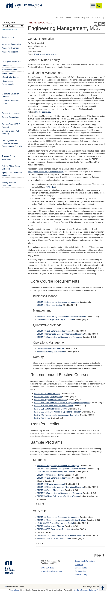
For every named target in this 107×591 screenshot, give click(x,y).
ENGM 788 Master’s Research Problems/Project (58, 496)
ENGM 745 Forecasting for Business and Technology (59, 337)
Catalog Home (8, 37)
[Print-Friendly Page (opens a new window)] (99, 24)
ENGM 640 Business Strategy (50, 305)
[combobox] (81, 17)
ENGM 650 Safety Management (48, 396)
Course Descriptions (10, 117)
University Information (11, 44)
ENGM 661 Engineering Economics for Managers (58, 302)
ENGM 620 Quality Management (51, 351)
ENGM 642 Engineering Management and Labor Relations (61, 316)
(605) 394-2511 (47, 568)
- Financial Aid (8, 73)
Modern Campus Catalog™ (86, 590)
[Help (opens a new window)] (103, 24)
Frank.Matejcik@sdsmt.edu (46, 54)
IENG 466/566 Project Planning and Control (55, 319)
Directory (79, 564)
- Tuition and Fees (9, 69)
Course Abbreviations (11, 113)
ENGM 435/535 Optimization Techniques (54, 331)
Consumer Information (85, 561)
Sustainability (81, 575)
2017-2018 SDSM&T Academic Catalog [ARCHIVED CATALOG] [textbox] (79, 18)
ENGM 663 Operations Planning (50, 348)
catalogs (15, 590)
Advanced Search (9, 29)
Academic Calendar (10, 48)
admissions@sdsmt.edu (52, 571)
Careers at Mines (82, 568)
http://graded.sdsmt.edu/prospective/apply (45, 172)
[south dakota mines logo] (24, 5)
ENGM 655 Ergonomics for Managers (50, 399)
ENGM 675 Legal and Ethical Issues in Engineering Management (62, 403)
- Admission (7, 65)
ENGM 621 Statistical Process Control (50, 409)
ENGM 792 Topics (42, 418)
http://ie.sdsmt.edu (43, 112)
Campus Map (80, 571)
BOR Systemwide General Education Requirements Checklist (12, 143)
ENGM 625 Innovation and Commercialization (53, 406)
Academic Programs (11, 52)
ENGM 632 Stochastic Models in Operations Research (60, 334)
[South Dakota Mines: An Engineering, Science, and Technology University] (10, 567)
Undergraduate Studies (12, 62)
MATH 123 (50, 187)
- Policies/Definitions (10, 77)
